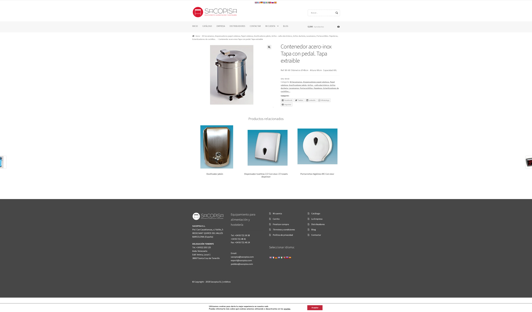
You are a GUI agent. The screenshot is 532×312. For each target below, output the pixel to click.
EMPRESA (221, 26)
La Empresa (316, 218)
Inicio (198, 36)
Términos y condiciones (284, 229)
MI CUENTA (270, 26)
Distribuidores (318, 224)
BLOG (285, 26)
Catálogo (315, 213)
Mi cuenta (277, 213)
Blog (313, 229)
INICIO (195, 26)
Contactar (316, 235)
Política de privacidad (283, 235)
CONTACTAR (255, 26)
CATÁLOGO (207, 26)
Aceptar (314, 307)
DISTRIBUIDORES (237, 26)
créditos (227, 281)
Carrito (276, 218)
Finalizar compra (281, 224)
